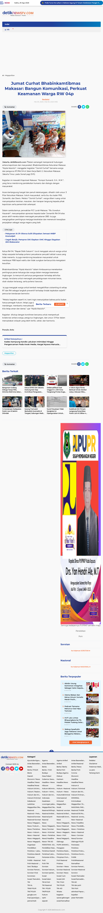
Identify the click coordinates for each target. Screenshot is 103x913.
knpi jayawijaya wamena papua (34, 898)
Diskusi (59, 776)
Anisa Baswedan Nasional (49, 764)
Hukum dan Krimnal (34, 795)
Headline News (62, 782)
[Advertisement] (51, 52)
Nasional (66, 660)
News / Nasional (63, 826)
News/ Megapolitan (64, 838)
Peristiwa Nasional (64, 851)
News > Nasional (77, 832)
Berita (44, 767)
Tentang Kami (13, 773)
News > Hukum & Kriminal (34, 832)
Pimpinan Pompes (64, 857)
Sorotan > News (63, 866)
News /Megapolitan (64, 829)
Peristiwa (74, 848)
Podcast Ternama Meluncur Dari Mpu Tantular (73, 708)
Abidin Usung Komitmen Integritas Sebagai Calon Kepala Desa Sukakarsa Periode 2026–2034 (74, 685)
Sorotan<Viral (32, 873)
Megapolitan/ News (49, 807)
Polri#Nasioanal (77, 860)
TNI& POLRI (31, 888)
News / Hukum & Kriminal (34, 826)
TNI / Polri (60, 882)
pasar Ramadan (77, 898)
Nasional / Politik (77, 810)
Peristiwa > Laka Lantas (34, 851)
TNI (28, 882)
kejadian (74, 895)
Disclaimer (93, 764)
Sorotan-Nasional (63, 870)
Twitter (18, 772)
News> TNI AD (47, 842)
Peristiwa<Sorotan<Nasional (78, 854)
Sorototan (31, 876)
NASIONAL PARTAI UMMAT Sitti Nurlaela (78, 807)
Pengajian (60, 848)
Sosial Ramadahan (78, 879)
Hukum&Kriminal (63, 795)
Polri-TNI (45, 863)
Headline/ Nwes (33, 785)
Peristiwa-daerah (33, 854)
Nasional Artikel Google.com (49, 814)
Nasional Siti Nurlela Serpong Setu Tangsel (78, 814)
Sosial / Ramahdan (34, 879)
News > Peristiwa (77, 829)
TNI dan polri (76, 885)
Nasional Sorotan (33, 817)
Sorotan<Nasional (78, 870)
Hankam (60, 779)
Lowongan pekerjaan (49, 804)
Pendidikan (31, 848)
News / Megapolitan (64, 823)
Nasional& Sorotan (64, 817)
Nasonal (45, 820)
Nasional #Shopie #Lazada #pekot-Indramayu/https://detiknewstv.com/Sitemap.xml (49, 810)
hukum (45, 895)
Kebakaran (31, 801)
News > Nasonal (33, 835)
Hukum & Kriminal (34, 788)
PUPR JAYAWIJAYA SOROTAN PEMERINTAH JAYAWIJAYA (64, 845)
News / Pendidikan (78, 826)
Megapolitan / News (78, 804)
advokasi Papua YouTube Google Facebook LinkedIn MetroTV (78, 891)
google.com (32, 895)
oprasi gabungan (63, 898)
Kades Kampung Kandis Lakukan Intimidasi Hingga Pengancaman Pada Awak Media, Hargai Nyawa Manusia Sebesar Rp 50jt (31, 343)
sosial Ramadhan (63, 901)
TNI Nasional (47, 885)
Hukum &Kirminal (49, 788)
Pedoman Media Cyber (96, 767)
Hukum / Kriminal (78, 788)
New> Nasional (77, 820)
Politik (73, 857)
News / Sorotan (48, 829)
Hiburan (45, 785)
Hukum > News (62, 792)
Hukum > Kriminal (49, 792)
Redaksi (92, 760)
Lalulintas (31, 804)
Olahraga (60, 842)
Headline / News (33, 782)
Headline (74, 779)
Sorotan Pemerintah (78, 866)
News (44, 823)
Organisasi (31, 845)
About (17, 772)
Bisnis (29, 773)
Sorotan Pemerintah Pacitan (34, 870)
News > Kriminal (48, 832)
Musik (59, 807)
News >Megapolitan (34, 838)
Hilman (59, 785)
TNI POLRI (61, 885)
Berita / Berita (62, 767)
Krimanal (60, 801)
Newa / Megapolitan (34, 823)
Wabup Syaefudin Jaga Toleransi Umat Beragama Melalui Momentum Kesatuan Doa (74, 731)
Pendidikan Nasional (49, 848)
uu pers (92, 770)
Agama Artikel (62, 760)
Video (9, 29)
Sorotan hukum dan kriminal (49, 870)
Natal (59, 820)
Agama (45, 760)
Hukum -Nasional (63, 788)
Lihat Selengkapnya (80, 742)
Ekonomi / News (33, 779)
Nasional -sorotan (63, 810)
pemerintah (31, 901)
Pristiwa (60, 863)
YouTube (23, 772)
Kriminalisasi (76, 801)
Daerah (30, 776)
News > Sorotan (77, 835)
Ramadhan (75, 863)
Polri (44, 860)
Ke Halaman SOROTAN (80, 651)
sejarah (45, 901)
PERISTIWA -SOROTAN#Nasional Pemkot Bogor (49, 845)
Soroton (74, 873)
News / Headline (77, 823)
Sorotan (65, 644)
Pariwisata (75, 845)
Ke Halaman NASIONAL (80, 667)
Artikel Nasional (77, 764)
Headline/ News (77, 782)
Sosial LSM (61, 879)
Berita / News (76, 767)
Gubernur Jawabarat (49, 779)
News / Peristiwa (33, 829)
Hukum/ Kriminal (34, 798)
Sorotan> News (62, 873)
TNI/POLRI (46, 891)
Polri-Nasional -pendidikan (34, 863)
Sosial (44, 876)
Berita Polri (61, 770)
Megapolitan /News (34, 807)
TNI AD (74, 882)
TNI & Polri (46, 882)
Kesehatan (46, 801)
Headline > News (48, 782)
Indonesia (45, 798)
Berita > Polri (47, 770)
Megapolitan (9, 353)
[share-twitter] (83, 107)
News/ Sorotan (77, 838)
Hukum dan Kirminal (78, 792)
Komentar (11, 107)
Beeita (29, 767)
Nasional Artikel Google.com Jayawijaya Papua (64, 814)
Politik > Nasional (33, 860)
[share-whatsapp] (87, 107)
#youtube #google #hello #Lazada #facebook (34, 760)
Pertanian (31, 857)
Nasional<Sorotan (34, 820)
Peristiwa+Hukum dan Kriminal (78, 851)
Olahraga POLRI (77, 842)
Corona (74, 773)
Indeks (8, 24)
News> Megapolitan (34, 842)
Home (7, 3)
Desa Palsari (46, 776)
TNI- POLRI (46, 888)
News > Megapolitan (64, 832)
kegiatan (60, 895)
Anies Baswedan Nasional (78, 760)
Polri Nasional (62, 860)
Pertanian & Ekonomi (49, 857)
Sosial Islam (46, 879)
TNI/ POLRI (31, 891)
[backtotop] (51, 752)
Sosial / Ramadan (77, 876)
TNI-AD (59, 888)
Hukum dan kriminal (49, 795)
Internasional (62, 798)
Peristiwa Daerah (48, 851)
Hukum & (75, 785)
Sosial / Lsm (61, 876)
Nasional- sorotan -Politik (78, 817)
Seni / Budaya (32, 866)
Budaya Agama (62, 773)
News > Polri (61, 835)
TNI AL (29, 885)
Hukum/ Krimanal (78, 795)
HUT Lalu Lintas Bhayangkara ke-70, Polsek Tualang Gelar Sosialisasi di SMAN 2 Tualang (74, 720)
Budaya (45, 773)
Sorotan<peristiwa (49, 873)
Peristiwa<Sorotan (64, 854)
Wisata (59, 891)
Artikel (59, 764)
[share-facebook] (79, 107)
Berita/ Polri (75, 770)
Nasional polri (47, 817)
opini (44, 898)
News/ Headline (48, 838)
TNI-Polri (74, 888)
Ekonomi (74, 776)
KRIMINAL (75, 798)
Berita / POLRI (32, 770)
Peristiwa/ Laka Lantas (49, 854)
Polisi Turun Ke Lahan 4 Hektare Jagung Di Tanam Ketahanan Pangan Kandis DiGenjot (73, 3)
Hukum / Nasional (34, 792)
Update (60, 304)
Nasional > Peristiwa (34, 814)
